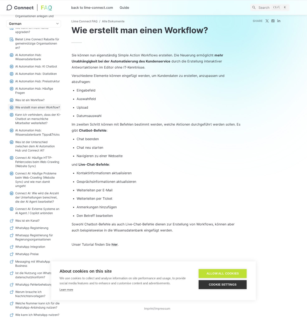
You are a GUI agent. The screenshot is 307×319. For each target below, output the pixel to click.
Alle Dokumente (113, 21)
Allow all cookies (223, 273)
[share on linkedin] (278, 21)
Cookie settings (222, 284)
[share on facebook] (273, 21)
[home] (35, 7)
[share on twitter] (267, 21)
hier (115, 244)
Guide (124, 7)
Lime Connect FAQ (84, 21)
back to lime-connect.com (92, 7)
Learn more (66, 289)
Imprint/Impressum (157, 308)
